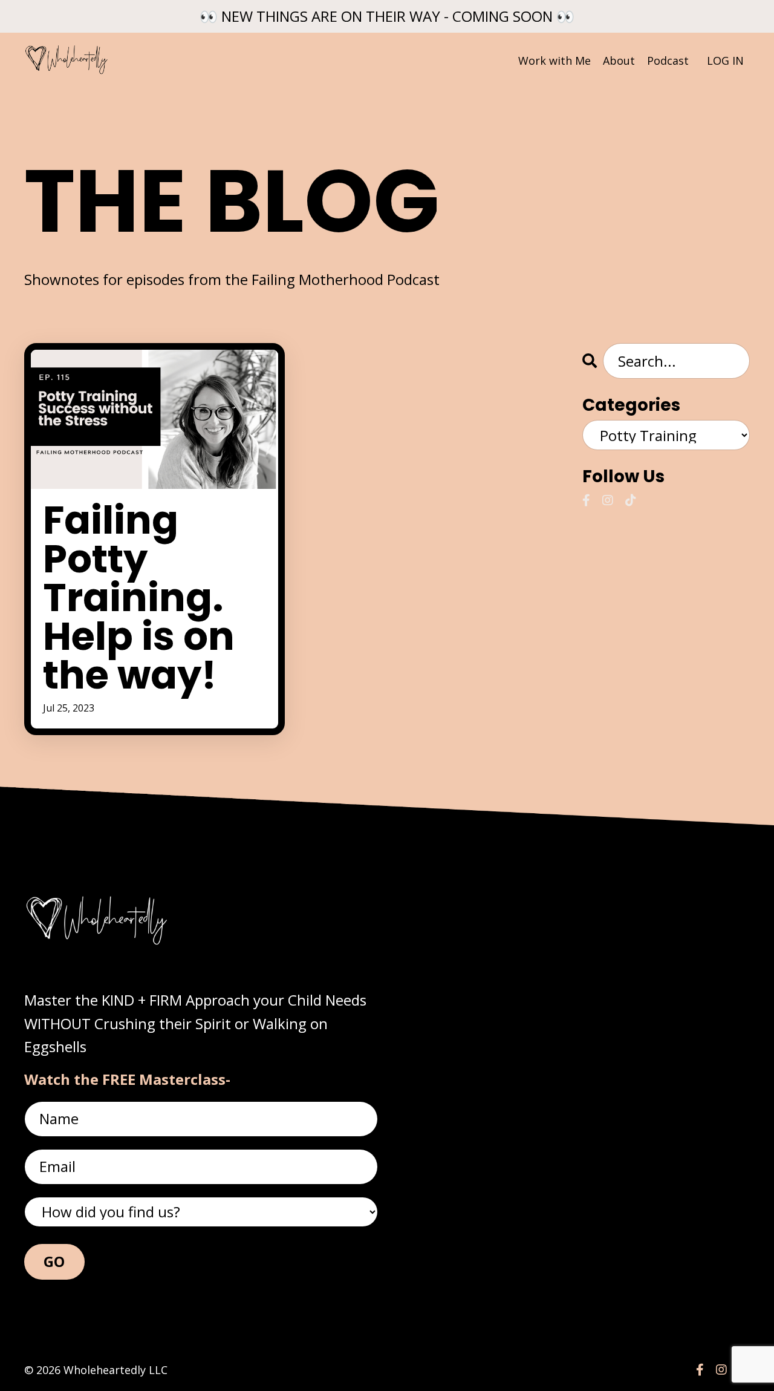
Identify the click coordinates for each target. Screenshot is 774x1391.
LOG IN (725, 60)
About (619, 60)
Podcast (668, 60)
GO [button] (54, 1261)
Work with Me (554, 60)
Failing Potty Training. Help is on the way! (139, 598)
